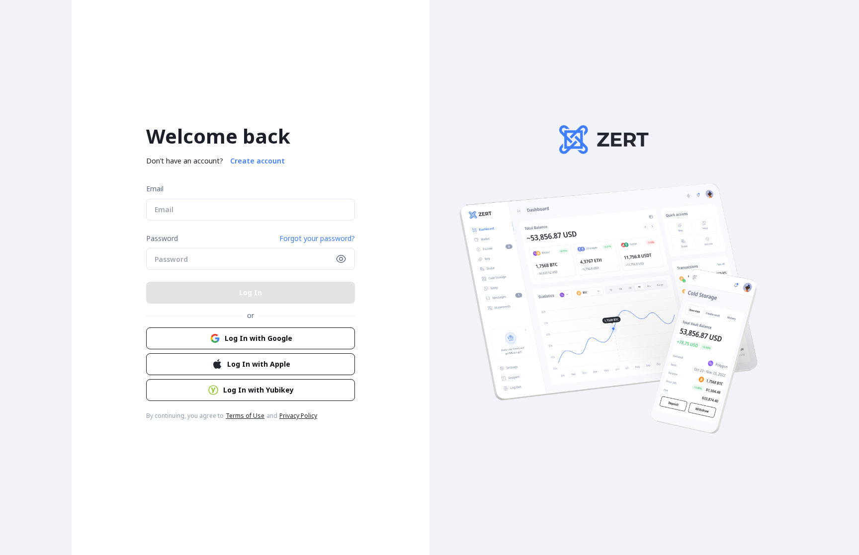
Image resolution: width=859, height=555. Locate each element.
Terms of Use (245, 415)
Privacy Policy (298, 415)
